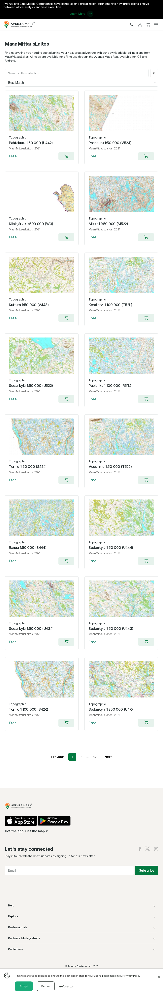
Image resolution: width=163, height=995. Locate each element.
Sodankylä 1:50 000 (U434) (31, 628)
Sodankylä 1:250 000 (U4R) (111, 709)
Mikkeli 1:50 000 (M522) (108, 224)
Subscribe (146, 870)
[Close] (159, 975)
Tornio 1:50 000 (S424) (28, 466)
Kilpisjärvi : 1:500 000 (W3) (31, 224)
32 (95, 757)
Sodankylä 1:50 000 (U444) (111, 547)
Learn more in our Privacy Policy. (121, 975)
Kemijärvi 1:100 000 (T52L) (110, 305)
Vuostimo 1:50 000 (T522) (110, 466)
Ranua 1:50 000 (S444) (27, 547)
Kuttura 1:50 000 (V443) (29, 305)
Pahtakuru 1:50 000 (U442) (31, 143)
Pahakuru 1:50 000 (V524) (110, 143)
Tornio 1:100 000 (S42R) (28, 709)
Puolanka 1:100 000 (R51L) (110, 385)
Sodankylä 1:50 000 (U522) (31, 385)
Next (108, 757)
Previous (57, 757)
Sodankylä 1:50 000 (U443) (111, 628)
